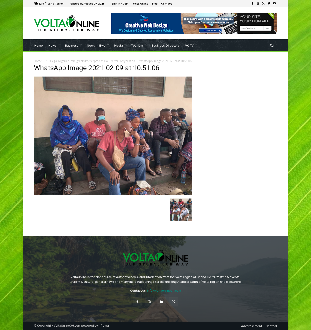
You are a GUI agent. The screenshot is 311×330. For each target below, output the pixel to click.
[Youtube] (274, 3)
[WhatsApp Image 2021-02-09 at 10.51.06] (113, 194)
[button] (271, 45)
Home (38, 61)
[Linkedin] (161, 301)
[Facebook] (252, 3)
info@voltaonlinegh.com (164, 290)
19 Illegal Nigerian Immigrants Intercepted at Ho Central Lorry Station (90, 61)
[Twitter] (263, 3)
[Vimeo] (269, 3)
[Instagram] (258, 3)
